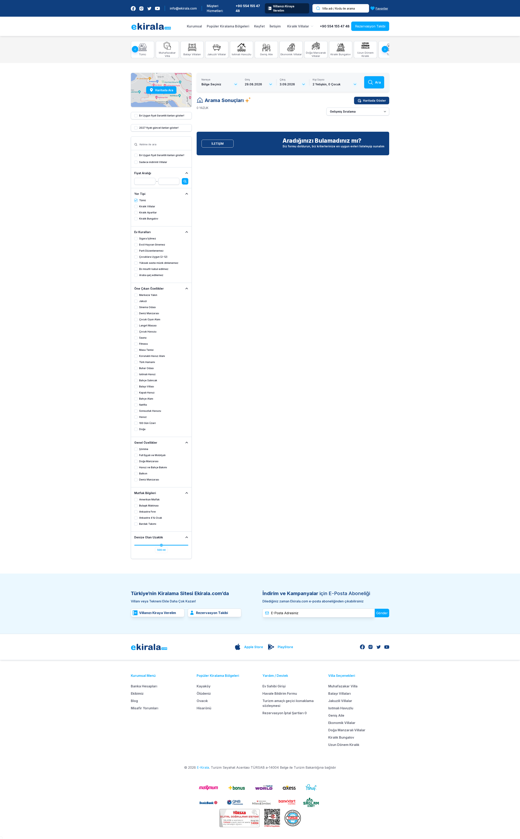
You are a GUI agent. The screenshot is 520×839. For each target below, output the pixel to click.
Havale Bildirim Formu (279, 693)
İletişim (275, 26)
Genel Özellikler (145, 442)
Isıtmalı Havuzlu (340, 708)
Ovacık (202, 701)
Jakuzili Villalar (340, 701)
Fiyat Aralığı (142, 173)
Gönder (382, 613)
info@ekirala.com (183, 8)
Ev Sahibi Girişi (274, 686)
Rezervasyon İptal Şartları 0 (284, 713)
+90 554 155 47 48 (248, 8)
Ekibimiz (137, 693)
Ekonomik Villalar (341, 723)
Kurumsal (194, 26)
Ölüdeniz (204, 693)
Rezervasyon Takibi (370, 26)
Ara (378, 82)
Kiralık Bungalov (341, 737)
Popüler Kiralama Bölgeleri (228, 26)
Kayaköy (203, 686)
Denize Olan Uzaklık (148, 537)
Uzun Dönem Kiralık (343, 745)
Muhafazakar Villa (343, 686)
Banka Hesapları (144, 686)
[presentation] (135, 49)
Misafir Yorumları (144, 708)
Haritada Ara (164, 90)
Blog (134, 701)
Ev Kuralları (142, 232)
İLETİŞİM (217, 143)
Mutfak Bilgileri (145, 493)
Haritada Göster (374, 100)
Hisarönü (204, 708)
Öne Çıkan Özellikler (149, 288)
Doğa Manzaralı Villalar (346, 730)
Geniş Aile (336, 715)
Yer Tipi (139, 194)
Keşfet (259, 26)
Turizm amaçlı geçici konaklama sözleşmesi (288, 703)
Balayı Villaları (339, 693)
